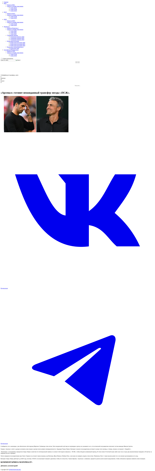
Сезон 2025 (13, 32)
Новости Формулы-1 (12, 28)
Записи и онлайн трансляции (15, 6)
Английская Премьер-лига (11, 50)
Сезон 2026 (13, 31)
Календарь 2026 (14, 48)
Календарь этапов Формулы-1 (15, 47)
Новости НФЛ (11, 21)
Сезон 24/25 (13, 10)
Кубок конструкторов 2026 (17, 42)
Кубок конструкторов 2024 (17, 45)
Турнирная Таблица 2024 (17, 39)
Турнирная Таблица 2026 (17, 36)
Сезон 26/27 (13, 7)
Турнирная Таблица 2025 (17, 38)
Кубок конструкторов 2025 (17, 44)
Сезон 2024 (13, 34)
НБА (5, 3)
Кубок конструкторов (13, 41)
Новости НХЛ (11, 13)
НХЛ (5, 12)
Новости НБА (11, 5)
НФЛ (5, 19)
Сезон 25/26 (13, 9)
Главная (6, 2)
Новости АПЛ (11, 51)
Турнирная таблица (12, 35)
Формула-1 (7, 26)
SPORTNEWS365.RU (15, 469)
